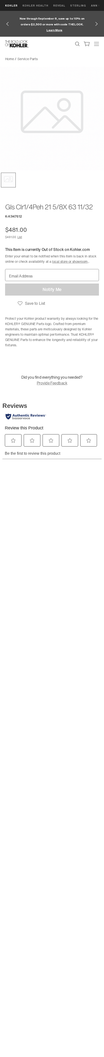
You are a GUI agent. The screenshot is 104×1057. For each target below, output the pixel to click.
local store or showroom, (70, 261)
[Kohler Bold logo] (17, 44)
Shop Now (91, 30)
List (19, 237)
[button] (8, 180)
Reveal (59, 5)
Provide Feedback (52, 383)
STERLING (78, 5)
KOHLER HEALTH (35, 5)
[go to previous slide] (7, 23)
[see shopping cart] (86, 44)
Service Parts (27, 58)
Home (9, 58)
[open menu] (96, 44)
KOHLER (11, 5)
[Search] (77, 44)
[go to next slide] (96, 23)
